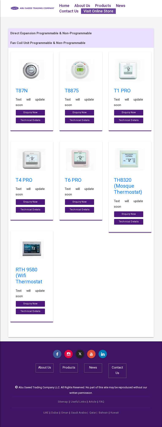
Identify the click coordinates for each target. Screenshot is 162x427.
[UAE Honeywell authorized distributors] (68, 354)
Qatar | (93, 412)
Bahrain (103, 412)
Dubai (54, 412)
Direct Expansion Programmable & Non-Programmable (51, 33)
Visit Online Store (98, 11)
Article (92, 401)
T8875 (72, 91)
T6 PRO (73, 180)
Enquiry (30, 112)
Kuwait (115, 412)
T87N (22, 91)
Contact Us (68, 11)
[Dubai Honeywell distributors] (91, 354)
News (120, 5)
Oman (64, 412)
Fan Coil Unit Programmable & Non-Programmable (47, 43)
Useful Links (78, 401)
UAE (46, 412)
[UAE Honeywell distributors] (57, 354)
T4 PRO (24, 180)
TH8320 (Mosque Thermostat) (128, 186)
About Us (82, 5)
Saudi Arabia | (80, 412)
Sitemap (63, 401)
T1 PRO (122, 91)
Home (64, 5)
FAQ (101, 401)
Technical (30, 120)
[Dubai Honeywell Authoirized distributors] (103, 354)
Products (103, 5)
